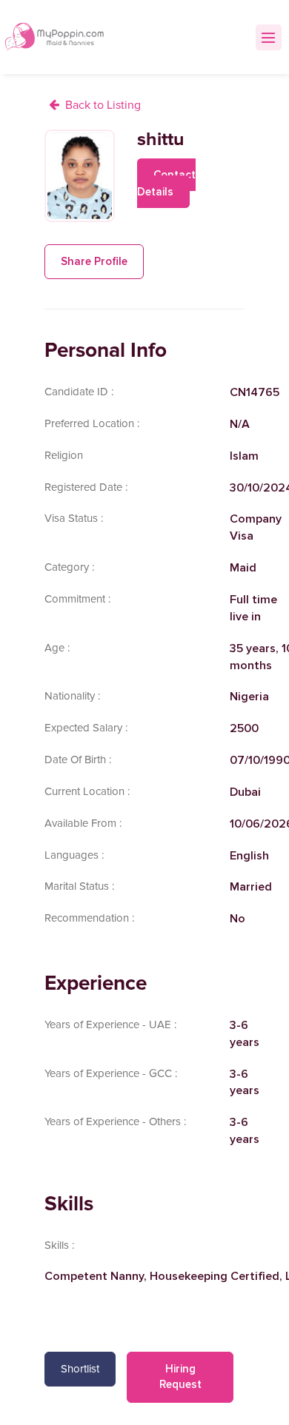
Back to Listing (103, 105)
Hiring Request (180, 1376)
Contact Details (166, 183)
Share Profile (94, 261)
